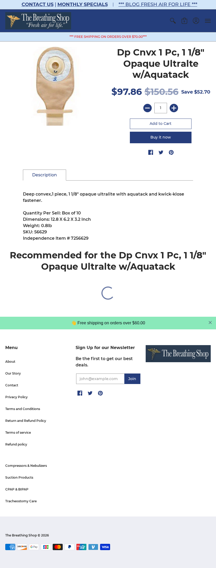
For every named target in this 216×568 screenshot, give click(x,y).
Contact (11, 385)
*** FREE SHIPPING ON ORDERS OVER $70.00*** (108, 37)
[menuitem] (173, 20)
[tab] (44, 175)
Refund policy (16, 444)
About (10, 362)
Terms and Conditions (22, 409)
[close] (210, 322)
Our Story (13, 373)
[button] (173, 20)
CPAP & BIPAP (16, 489)
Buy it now (160, 137)
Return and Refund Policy (25, 421)
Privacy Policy (16, 397)
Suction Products (19, 477)
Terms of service (18, 432)
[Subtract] (147, 108)
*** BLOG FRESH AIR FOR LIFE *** (158, 4)
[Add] (174, 108)
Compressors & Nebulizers (26, 466)
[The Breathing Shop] (38, 20)
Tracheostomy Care (21, 501)
